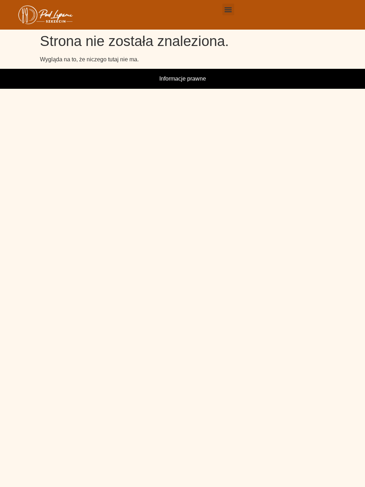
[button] (228, 9)
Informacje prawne (182, 79)
